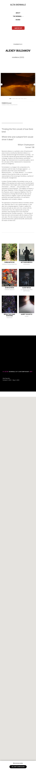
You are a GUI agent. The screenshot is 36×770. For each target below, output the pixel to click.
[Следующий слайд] (34, 84)
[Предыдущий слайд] (1, 84)
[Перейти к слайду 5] (16, 98)
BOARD (18, 20)
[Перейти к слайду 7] (19, 98)
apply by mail (18, 28)
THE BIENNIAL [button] (17, 16)
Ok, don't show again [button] (18, 766)
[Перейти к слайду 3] (13, 98)
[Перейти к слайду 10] (24, 98)
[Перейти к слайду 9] (22, 98)
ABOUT (18, 13)
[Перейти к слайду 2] (11, 98)
